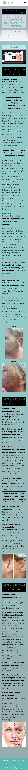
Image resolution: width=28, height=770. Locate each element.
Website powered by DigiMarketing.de (14, 768)
